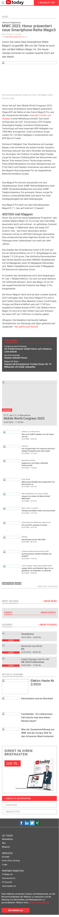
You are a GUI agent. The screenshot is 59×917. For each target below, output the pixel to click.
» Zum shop (10, 805)
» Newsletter (12, 811)
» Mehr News (50, 601)
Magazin (6, 847)
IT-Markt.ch (7, 874)
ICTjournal (7, 882)
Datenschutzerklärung (39, 902)
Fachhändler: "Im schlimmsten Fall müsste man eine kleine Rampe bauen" (37, 717)
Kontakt (5, 857)
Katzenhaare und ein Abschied (37, 698)
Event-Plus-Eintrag (11, 860)
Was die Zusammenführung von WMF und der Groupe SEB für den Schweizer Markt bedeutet (37, 733)
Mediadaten (7, 839)
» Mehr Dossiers (47, 624)
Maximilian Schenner (13, 37)
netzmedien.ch (9, 886)
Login (4, 864)
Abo (4, 843)
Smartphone (8, 583)
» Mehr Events (48, 612)
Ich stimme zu (15, 910)
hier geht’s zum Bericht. (26, 326)
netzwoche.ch (8, 878)
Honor (18, 583)
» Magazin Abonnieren (17, 798)
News (5, 16)
